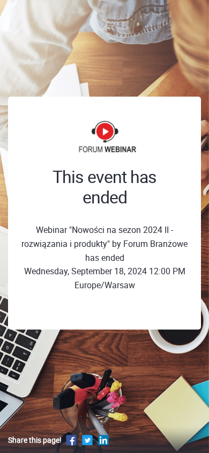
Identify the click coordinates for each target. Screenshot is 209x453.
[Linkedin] (103, 440)
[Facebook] (71, 440)
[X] (87, 440)
